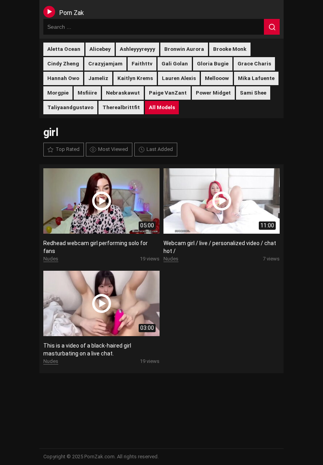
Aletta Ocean (63, 49)
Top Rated (68, 149)
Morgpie (58, 92)
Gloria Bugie (212, 63)
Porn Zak (71, 13)
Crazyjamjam (105, 63)
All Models (162, 107)
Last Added (160, 149)
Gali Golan (175, 63)
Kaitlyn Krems (135, 78)
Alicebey (100, 49)
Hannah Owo (63, 78)
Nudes (50, 259)
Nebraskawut (123, 92)
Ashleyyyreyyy (137, 49)
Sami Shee (253, 92)
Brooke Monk (230, 49)
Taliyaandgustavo (70, 107)
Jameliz (98, 78)
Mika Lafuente (256, 78)
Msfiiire (87, 92)
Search (272, 27)
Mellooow (217, 78)
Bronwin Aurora (184, 49)
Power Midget (213, 92)
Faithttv (142, 63)
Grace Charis (254, 63)
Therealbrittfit (121, 107)
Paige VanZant (168, 92)
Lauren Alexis (179, 78)
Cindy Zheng (63, 63)
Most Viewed (113, 149)
